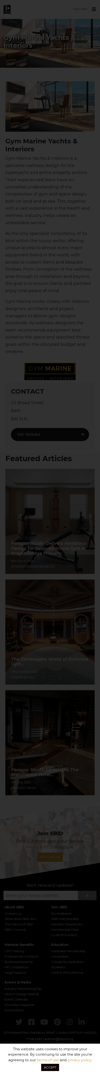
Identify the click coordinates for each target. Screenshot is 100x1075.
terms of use (48, 1060)
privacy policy (79, 1060)
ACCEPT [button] (50, 1067)
